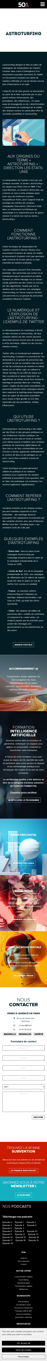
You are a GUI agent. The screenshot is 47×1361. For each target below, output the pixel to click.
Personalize (23, 1356)
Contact (23, 1264)
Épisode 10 (32, 1231)
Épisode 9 (19, 1231)
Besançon (25, 1034)
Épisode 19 (33, 1240)
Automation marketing (23, 1317)
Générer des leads (23, 863)
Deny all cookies (23, 1350)
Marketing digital (23, 1283)
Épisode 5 (32, 1225)
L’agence (23, 1258)
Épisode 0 (7, 1222)
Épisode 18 (20, 1240)
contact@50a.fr (25, 1025)
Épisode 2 (31, 1222)
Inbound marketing (23, 1314)
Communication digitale (24, 1277)
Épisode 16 (34, 1237)
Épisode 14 (7, 1237)
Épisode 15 (21, 1237)
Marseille (10, 1034)
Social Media (23, 1280)
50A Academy (23, 1302)
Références (23, 1289)
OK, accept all (23, 1343)
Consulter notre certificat (23, 792)
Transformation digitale (23, 1286)
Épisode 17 (7, 1240)
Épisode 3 (7, 1225)
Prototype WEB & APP (23, 1311)
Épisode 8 (7, 1231)
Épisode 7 (19, 1228)
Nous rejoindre (23, 1261)
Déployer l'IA (23, 702)
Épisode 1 (19, 1222)
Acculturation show (23, 1305)
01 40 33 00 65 (25, 1029)
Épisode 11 (7, 1234)
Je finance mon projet (23, 1170)
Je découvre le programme (23, 800)
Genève (38, 1034)
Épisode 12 (20, 1234)
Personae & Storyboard (23, 1308)
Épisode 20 (7, 1243)
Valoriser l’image (23, 975)
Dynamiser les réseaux (24, 919)
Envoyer (38, 1117)
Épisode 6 (7, 1228)
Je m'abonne (23, 1195)
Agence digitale (24, 645)
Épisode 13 (33, 1234)
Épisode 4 (19, 1225)
